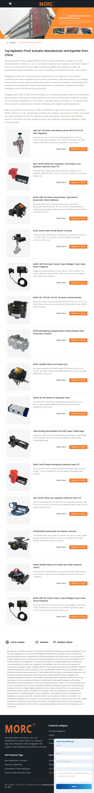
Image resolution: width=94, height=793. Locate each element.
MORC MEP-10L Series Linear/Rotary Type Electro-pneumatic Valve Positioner (55, 199)
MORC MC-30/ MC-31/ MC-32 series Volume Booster (57, 297)
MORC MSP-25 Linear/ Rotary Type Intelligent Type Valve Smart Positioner (59, 265)
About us (53, 760)
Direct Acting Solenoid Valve (18, 772)
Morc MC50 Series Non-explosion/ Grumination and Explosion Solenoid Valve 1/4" (57, 165)
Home (12, 42)
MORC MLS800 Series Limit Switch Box (50, 364)
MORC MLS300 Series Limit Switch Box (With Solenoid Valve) (57, 566)
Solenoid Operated (13, 764)
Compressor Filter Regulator (17, 768)
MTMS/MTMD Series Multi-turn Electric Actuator (54, 531)
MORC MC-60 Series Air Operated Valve (51, 397)
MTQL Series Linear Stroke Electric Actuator (52, 230)
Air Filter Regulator (57, 731)
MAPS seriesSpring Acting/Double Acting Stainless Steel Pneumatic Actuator (58, 332)
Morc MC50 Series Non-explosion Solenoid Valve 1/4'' (57, 497)
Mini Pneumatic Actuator (16, 760)
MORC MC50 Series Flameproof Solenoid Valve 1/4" (56, 464)
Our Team (53, 768)
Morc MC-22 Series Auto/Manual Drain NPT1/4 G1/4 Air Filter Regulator (58, 132)
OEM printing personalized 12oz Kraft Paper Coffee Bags (58, 431)
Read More (61, 149)
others (51, 735)
